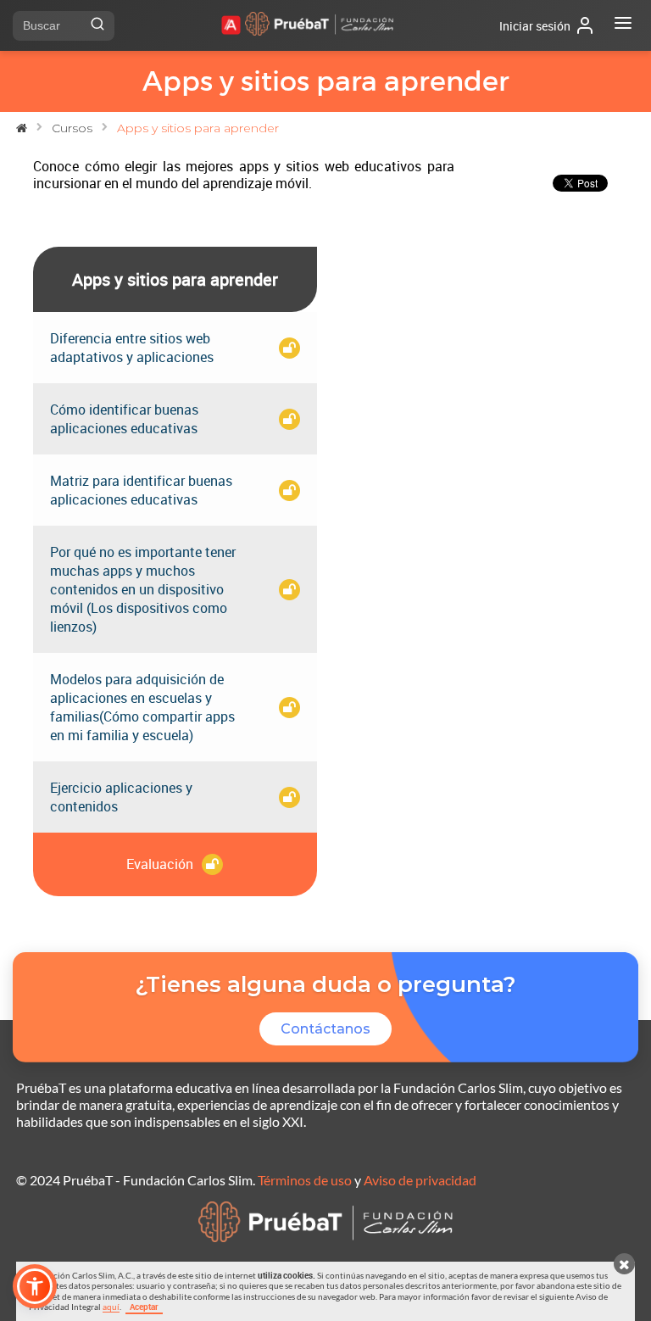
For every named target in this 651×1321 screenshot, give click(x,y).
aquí (111, 1306)
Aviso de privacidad (420, 1180)
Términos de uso (305, 1180)
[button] (35, 1286)
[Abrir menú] (623, 25)
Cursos (72, 128)
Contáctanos (325, 1029)
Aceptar (144, 1307)
